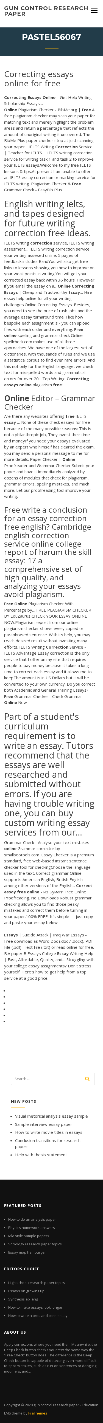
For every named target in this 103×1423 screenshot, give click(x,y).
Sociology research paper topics (35, 1244)
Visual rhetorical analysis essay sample (51, 1116)
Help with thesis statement (41, 1154)
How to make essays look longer (35, 1307)
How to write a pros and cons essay (38, 1315)
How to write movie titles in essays (48, 1132)
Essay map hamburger (27, 1252)
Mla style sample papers (28, 1235)
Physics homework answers (31, 1227)
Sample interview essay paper (43, 1124)
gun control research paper (46, 11)
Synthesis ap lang (23, 1299)
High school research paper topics (36, 1282)
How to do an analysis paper (32, 1219)
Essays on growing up (26, 1290)
